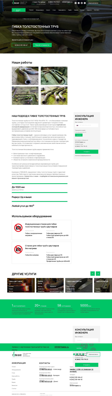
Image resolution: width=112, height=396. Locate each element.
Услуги (20, 19)
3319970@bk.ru (67, 2)
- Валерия (55, 375)
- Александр (56, 369)
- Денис (55, 381)
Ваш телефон (79, 122)
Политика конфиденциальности (83, 155)
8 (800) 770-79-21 (54, 2)
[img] (19, 2)
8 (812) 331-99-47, (76, 377)
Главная (14, 19)
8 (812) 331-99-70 (76, 379)
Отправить (87, 151)
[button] (93, 3)
